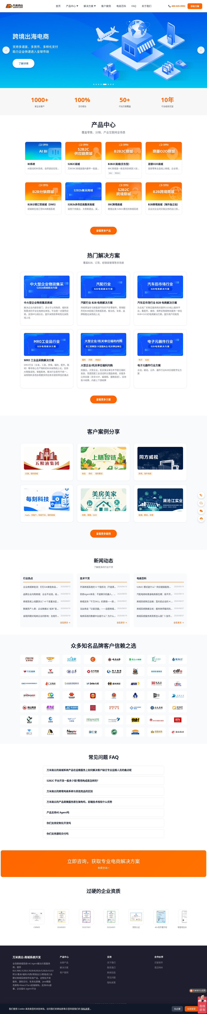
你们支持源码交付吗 (57, 833)
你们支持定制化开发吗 (59, 823)
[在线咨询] (201, 518)
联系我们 (111, 967)
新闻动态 (111, 972)
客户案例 (64, 972)
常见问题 (111, 977)
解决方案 (64, 967)
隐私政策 (111, 982)
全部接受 (191, 1008)
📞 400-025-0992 (176, 6)
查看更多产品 (103, 230)
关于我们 (111, 962)
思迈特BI (158, 967)
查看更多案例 (103, 533)
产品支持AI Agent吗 (58, 812)
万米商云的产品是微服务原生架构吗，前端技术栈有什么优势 (79, 802)
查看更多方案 (103, 399)
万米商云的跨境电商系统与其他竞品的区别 (70, 791)
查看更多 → (65, 622)
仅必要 (177, 1008)
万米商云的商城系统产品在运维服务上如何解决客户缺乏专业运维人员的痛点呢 (89, 770)
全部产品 (64, 962)
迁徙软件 (158, 962)
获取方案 (195, 6)
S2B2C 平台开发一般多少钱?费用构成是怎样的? (72, 780)
